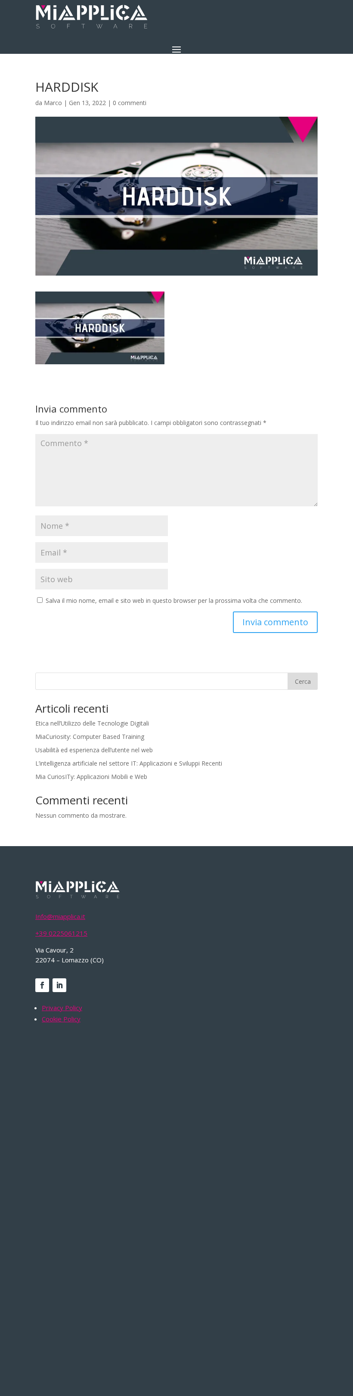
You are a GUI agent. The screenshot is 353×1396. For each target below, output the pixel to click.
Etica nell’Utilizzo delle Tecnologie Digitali (92, 723)
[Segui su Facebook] (42, 985)
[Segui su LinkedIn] (59, 985)
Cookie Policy (61, 1018)
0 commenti (129, 103)
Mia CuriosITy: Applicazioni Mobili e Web (91, 776)
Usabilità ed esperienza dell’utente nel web (94, 750)
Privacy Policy (62, 1007)
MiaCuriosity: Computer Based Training (89, 736)
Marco (53, 103)
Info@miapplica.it (60, 916)
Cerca (303, 681)
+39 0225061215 (61, 933)
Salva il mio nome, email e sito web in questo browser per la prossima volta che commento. (174, 600)
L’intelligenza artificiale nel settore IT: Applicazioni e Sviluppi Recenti (128, 763)
